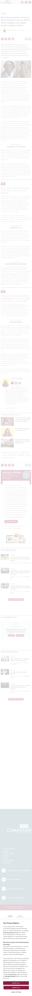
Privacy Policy (12, 974)
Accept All (16, 983)
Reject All (16, 987)
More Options (16, 992)
